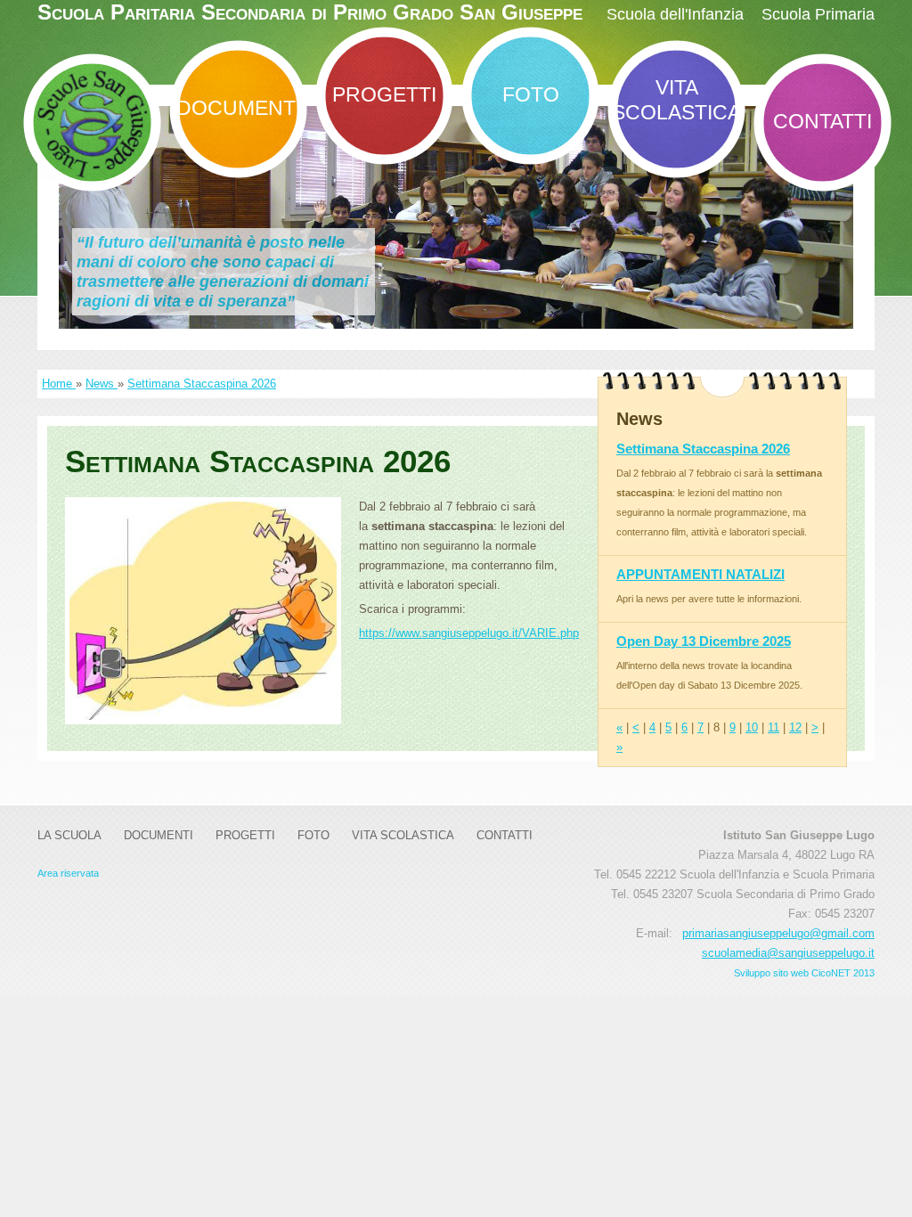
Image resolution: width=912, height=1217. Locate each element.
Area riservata (68, 873)
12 (795, 727)
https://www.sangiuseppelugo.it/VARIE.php (469, 633)
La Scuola (69, 835)
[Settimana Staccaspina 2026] (203, 610)
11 (773, 727)
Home (59, 383)
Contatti (822, 121)
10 (751, 727)
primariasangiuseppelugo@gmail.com (778, 933)
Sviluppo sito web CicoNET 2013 (804, 973)
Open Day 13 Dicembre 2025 (703, 641)
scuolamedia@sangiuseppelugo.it (788, 953)
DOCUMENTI (238, 107)
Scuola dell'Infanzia (675, 14)
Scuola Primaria (818, 14)
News (102, 383)
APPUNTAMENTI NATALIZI (700, 574)
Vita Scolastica (676, 100)
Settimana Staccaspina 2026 (201, 383)
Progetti (384, 94)
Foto (530, 94)
